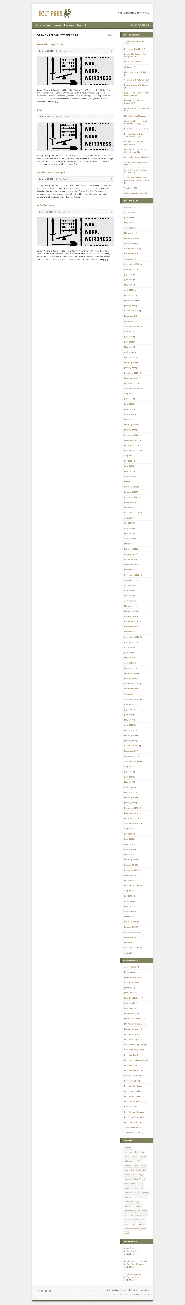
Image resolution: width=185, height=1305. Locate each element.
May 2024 (128, 347)
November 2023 (131, 378)
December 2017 (131, 746)
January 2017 (130, 803)
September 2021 (131, 513)
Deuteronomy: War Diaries (136, 85)
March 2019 (129, 668)
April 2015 (128, 911)
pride (137, 1210)
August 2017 (129, 766)
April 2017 (128, 787)
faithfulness (140, 1179)
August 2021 (129, 518)
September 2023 (131, 388)
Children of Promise (133, 62)
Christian (128, 1161)
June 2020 (128, 590)
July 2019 (128, 647)
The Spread (129, 188)
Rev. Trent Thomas (133, 1117)
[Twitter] (139, 25)
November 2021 (131, 502)
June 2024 (128, 342)
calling (134, 1156)
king (136, 1192)
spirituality (134, 1219)
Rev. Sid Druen (130, 1107)
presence (129, 1210)
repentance (130, 1215)
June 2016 (128, 839)
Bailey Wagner (130, 972)
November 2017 (131, 751)
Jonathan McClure (132, 998)
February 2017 (130, 797)
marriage (135, 1201)
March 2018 (129, 730)
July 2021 (128, 523)
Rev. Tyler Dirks (65, 51)
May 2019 (128, 657)
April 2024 (128, 352)
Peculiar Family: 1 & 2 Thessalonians (133, 135)
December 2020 (131, 559)
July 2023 (128, 399)
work (127, 1233)
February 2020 (130, 611)
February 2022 (130, 487)
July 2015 (128, 896)
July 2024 (128, 336)
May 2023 (128, 409)
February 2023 (130, 424)
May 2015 (128, 906)
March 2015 (129, 916)
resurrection (142, 1215)
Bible (127, 1156)
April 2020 (128, 601)
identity (139, 1188)
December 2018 (131, 683)
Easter (128, 1174)
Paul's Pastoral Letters (134, 129)
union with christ (132, 1228)
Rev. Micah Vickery (132, 1096)
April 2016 (128, 849)
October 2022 (130, 445)
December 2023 (131, 373)
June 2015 (128, 901)
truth (134, 1224)
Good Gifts (129, 1248)
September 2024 (131, 326)
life (135, 1197)
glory (133, 1183)
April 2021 (128, 538)
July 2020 (128, 585)
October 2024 (130, 321)
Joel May (128, 987)
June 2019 (128, 652)
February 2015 (130, 922)
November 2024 (131, 316)
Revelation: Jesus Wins (134, 157)
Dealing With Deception (52, 172)
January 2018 (130, 740)
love (127, 1201)
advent (128, 1147)
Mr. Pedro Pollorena (133, 1024)
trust (127, 1224)
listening (142, 1197)
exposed (129, 1179)
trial (142, 1219)
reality (144, 1210)
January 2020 (130, 616)
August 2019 (129, 642)
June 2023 (128, 404)
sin (126, 1219)
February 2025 (130, 300)
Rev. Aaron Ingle (131, 1039)
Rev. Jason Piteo (131, 1070)
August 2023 (129, 393)
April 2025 (128, 290)
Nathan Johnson (131, 1029)
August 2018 (129, 704)
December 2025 (131, 248)
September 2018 (131, 699)
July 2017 (128, 771)
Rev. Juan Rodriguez (133, 1086)
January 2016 (130, 865)
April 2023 (128, 414)
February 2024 (130, 362)
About (47, 25)
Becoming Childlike (133, 49)
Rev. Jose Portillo (132, 1075)
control (128, 1165)
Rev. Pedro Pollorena (133, 1101)
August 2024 (129, 331)
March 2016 (129, 854)
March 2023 (129, 419)
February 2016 (130, 859)
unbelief (142, 1224)
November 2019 (131, 626)
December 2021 (131, 497)
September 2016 (131, 823)
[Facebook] (143, 25)
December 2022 (131, 435)
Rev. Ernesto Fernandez (135, 1060)
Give (86, 25)
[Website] (147, 25)
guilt (140, 1183)
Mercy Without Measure (135, 116)
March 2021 (129, 544)
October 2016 (130, 818)
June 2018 (128, 714)
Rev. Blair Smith (131, 1055)
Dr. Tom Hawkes (131, 982)
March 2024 (129, 357)
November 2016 (131, 813)
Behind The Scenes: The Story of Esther (135, 55)
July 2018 (128, 709)
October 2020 (130, 570)
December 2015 (131, 870)
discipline (142, 1170)
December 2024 (131, 311)
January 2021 (130, 554)
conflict (138, 1161)
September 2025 (131, 264)
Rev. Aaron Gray (131, 1034)
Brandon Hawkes (132, 977)
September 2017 (131, 761)
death (143, 1165)
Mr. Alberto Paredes (133, 1018)
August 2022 (129, 456)
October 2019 (130, 632)
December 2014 (131, 932)
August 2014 (129, 953)
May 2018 (128, 720)
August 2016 (129, 828)
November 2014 (131, 937)
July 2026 (128, 212)
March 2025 (129, 295)
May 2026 (128, 222)
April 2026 (128, 228)
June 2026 (128, 217)
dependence (130, 1170)
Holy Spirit (129, 1188)
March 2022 (129, 481)
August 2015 (129, 891)
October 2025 (130, 259)
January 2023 (130, 430)
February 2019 (130, 673)
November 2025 (131, 254)
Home (38, 25)
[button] (75, 71)
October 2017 (130, 756)
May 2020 (128, 595)
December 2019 (131, 621)
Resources (69, 25)
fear (126, 1183)
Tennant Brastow (132, 1132)
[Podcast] (135, 25)
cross (136, 1165)
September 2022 (131, 450)
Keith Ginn (129, 1008)
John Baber (129, 993)
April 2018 (128, 725)
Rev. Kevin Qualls (132, 1091)
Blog (79, 25)
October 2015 (130, 880)
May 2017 (128, 782)
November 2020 (131, 564)
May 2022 (128, 471)
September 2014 (131, 948)
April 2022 (128, 476)
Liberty (128, 1197)
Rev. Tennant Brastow (134, 1112)
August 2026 (129, 207)
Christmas (129, 67)
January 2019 (130, 678)
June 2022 (128, 466)
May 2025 (128, 285)
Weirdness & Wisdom (134, 193)
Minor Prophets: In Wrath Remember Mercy (135, 122)
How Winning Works (50, 44)
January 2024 (130, 368)
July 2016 (128, 834)
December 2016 (131, 808)
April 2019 (128, 663)
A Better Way (45, 205)
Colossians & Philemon (134, 80)
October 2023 (130, 383)
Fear (40, 110)
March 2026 (129, 233)
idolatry (128, 1192)
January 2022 (130, 492)
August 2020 (129, 580)
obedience (129, 1206)
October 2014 (130, 942)
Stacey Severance (132, 1127)
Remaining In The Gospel (135, 1261)
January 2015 (130, 927)
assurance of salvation (134, 1152)
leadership (144, 1192)
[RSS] (131, 25)
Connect (57, 25)
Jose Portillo (130, 1003)
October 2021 (130, 507)
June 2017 (128, 777)
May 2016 (128, 844)
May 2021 (128, 533)
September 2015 (131, 885)
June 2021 (128, 528)
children (143, 1156)
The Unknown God (132, 1274)
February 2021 (130, 549)
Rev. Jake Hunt (131, 1065)
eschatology (138, 1174)
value (143, 1228)
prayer (139, 1206)
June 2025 (128, 279)
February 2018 (130, 735)
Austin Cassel (130, 967)
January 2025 (130, 305)
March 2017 (129, 792)
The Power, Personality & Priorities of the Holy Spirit (136, 179)
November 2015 (131, 875)
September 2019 (131, 637)
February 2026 (130, 238)
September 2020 (131, 575)
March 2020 (129, 606)
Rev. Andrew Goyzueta (134, 1044)
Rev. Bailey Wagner (133, 1050)
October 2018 (130, 694)
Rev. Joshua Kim (131, 1081)
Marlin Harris (130, 1013)
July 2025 (128, 274)
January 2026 (130, 243)
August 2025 (129, 269)
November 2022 (131, 440)
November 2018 (131, 689)
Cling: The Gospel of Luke (136, 72)
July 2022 (128, 461)
